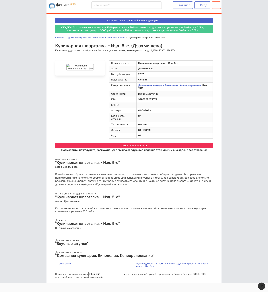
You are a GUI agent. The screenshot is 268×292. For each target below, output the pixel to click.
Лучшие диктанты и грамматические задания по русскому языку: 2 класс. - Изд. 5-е (172, 265)
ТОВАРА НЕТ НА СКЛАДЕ (134, 145)
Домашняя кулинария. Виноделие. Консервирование (169, 85)
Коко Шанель (64, 263)
